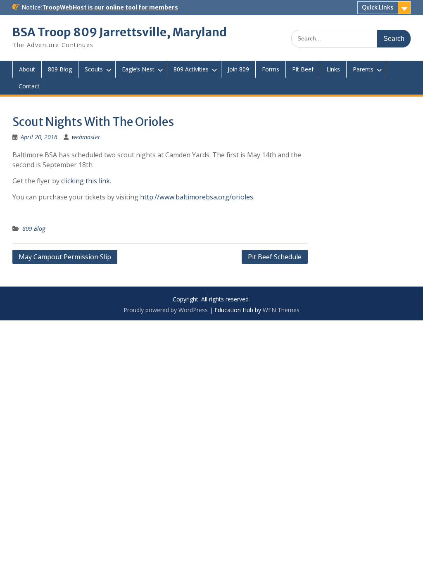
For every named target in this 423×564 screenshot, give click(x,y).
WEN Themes (281, 310)
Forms (270, 69)
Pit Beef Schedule (275, 256)
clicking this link (85, 180)
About (27, 69)
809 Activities (191, 69)
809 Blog (60, 69)
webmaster (86, 137)
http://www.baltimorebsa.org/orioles (196, 196)
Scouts (94, 69)
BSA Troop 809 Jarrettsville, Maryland (119, 32)
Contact (29, 86)
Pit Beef (303, 69)
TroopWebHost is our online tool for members (110, 7)
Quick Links (377, 7)
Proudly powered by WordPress (166, 310)
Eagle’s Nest (138, 69)
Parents (363, 69)
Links (333, 69)
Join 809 (238, 69)
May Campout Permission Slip (65, 256)
